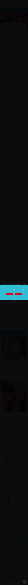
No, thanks (18, 294)
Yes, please (9, 294)
